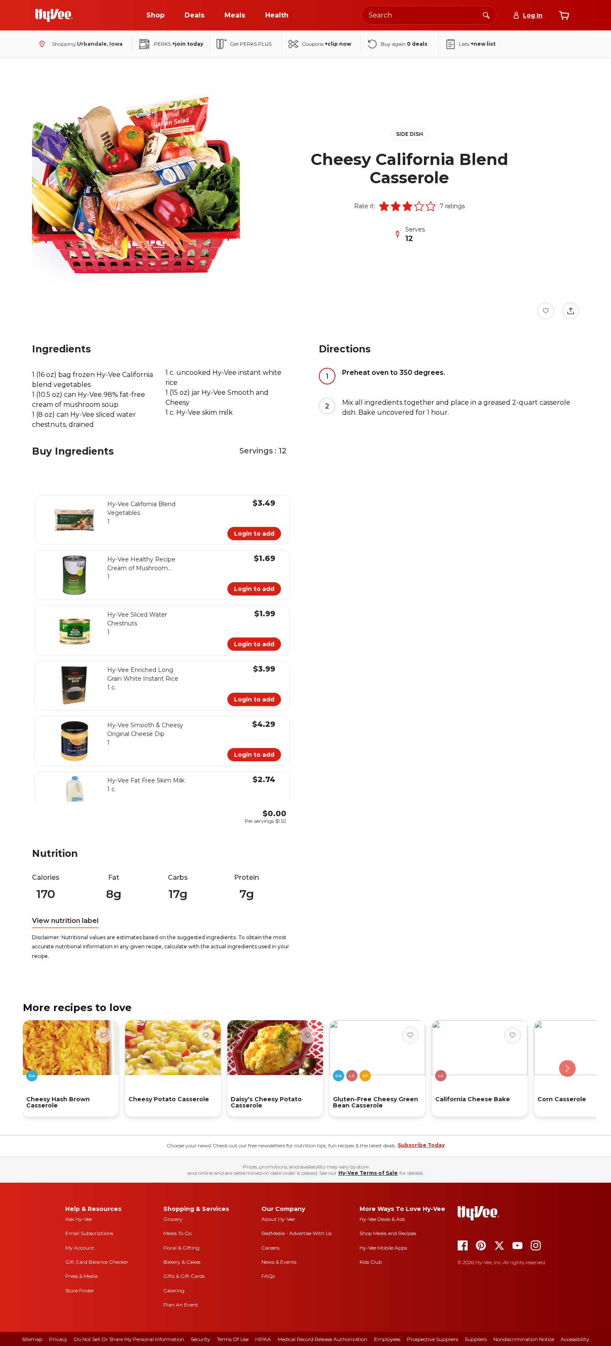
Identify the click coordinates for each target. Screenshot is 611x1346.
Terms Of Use (233, 1339)
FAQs (268, 1276)
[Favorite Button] (545, 311)
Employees (387, 1339)
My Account (79, 1248)
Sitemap (32, 1339)
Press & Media (81, 1276)
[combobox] (429, 15)
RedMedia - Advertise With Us (296, 1233)
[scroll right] (567, 1068)
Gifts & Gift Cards (183, 1276)
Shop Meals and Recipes (388, 1233)
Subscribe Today (421, 1145)
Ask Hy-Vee (78, 1219)
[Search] (486, 15)
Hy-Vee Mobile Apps (383, 1248)
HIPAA (263, 1339)
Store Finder (79, 1290)
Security (200, 1339)
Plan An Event (180, 1305)
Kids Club (371, 1262)
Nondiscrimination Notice (523, 1339)
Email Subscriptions (89, 1233)
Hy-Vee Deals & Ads (382, 1219)
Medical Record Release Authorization (322, 1339)
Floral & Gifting (181, 1248)
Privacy (58, 1339)
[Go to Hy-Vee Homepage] (54, 15)
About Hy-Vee (278, 1219)
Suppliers (476, 1339)
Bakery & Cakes (181, 1262)
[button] (384, 206)
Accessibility (575, 1339)
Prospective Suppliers (432, 1339)
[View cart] (564, 15)
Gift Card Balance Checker (96, 1262)
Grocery (172, 1219)
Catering (174, 1290)
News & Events (278, 1262)
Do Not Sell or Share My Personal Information (129, 1339)
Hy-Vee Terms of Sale (368, 1173)
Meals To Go (177, 1233)
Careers (270, 1248)
